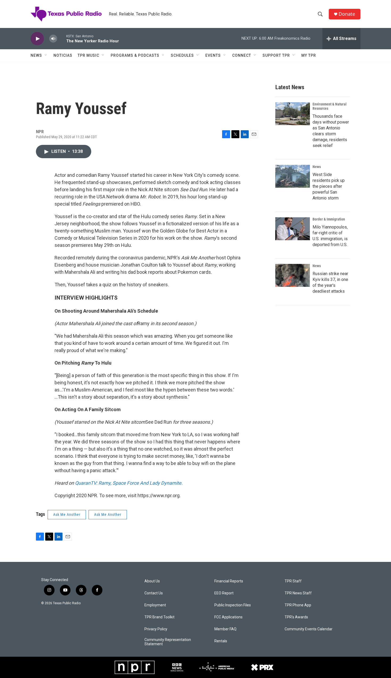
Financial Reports (228, 581)
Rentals (220, 641)
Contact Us (153, 593)
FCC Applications (228, 617)
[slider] (62, 38)
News (36, 55)
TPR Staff (293, 581)
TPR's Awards (296, 617)
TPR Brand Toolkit (159, 617)
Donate (347, 14)
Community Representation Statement (167, 642)
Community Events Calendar (308, 629)
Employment (155, 605)
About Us (152, 581)
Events (213, 55)
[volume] (53, 39)
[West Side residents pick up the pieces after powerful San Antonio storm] (292, 176)
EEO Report (224, 593)
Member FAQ (225, 629)
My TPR (308, 55)
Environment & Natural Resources (330, 106)
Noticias (62, 55)
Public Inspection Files (232, 605)
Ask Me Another (66, 514)
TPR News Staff (298, 593)
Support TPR (276, 55)
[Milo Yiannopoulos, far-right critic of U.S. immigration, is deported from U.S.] (292, 228)
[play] (37, 39)
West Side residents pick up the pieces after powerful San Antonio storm (329, 186)
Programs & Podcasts (135, 55)
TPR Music (88, 55)
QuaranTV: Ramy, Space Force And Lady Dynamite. (129, 483)
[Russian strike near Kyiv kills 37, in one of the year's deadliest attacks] (292, 275)
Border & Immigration (329, 219)
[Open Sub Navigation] (46, 55)
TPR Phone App (298, 605)
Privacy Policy (155, 629)
